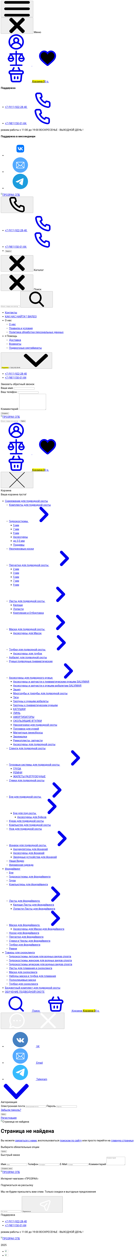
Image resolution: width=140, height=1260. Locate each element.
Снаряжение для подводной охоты (26, 501)
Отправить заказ (7, 1168)
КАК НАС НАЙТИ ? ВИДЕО (21, 316)
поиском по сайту (71, 1140)
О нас (12, 324)
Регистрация (9, 1117)
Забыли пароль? (11, 1109)
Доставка (15, 340)
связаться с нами (26, 1140)
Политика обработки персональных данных (36, 332)
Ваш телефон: (9, 392)
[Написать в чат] (32, 1021)
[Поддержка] (17, 205)
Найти (23, 421)
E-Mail (63, 1164)
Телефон (33, 1164)
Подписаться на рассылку (17, 1185)
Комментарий (97, 1164)
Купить (4, 1151)
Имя (3, 1164)
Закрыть (8, 251)
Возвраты (15, 343)
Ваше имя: (7, 388)
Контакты (11, 312)
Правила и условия (21, 328)
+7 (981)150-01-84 (16, 123)
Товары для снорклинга (20, 952)
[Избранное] (47, 453)
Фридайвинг (12, 868)
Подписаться (27, 1211)
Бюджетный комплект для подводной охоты (32, 987)
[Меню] (17, 9)
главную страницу (122, 1140)
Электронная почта (13, 1106)
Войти (3, 1114)
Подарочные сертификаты (25, 347)
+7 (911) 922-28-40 (16, 106)
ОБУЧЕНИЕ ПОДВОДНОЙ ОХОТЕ (25, 991)
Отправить (5, 413)
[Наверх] (16, 1098)
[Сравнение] (16, 453)
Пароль (51, 1106)
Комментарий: (10, 408)
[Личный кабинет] (16, 437)
